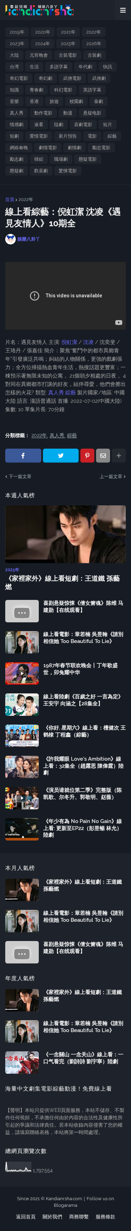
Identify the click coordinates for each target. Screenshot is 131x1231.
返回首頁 (26, 1216)
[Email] (103, 456)
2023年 (17, 43)
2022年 (93, 32)
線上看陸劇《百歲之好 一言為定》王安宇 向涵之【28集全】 (83, 700)
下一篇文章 (20, 476)
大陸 (14, 55)
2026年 (93, 43)
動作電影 (43, 113)
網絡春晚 (19, 147)
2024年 (42, 43)
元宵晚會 (39, 55)
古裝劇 (94, 55)
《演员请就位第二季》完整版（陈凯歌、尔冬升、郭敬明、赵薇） (82, 793)
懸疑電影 (88, 159)
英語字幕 (92, 89)
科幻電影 (63, 89)
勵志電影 (101, 147)
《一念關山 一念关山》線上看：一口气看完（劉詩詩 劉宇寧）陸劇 (83, 1058)
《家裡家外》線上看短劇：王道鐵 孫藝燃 (62, 582)
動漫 (67, 113)
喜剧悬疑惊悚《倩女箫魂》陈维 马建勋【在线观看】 (83, 606)
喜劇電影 (83, 124)
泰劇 (98, 101)
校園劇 (76, 101)
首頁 (9, 199)
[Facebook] (23, 456)
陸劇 (58, 124)
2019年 (17, 32)
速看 (38, 124)
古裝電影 (68, 55)
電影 (92, 136)
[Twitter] (61, 456)
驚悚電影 (68, 170)
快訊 (107, 66)
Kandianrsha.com (64, 1198)
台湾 (14, 66)
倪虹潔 (70, 342)
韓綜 (38, 159)
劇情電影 (48, 147)
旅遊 (54, 101)
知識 (14, 89)
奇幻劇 (45, 78)
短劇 (14, 136)
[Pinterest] (87, 456)
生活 (34, 66)
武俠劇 (99, 78)
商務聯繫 (79, 1216)
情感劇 (16, 124)
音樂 (14, 101)
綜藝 (112, 136)
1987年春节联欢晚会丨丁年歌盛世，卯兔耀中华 (80, 669)
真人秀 (16, 113)
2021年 (68, 32)
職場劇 (61, 159)
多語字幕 (59, 66)
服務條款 (105, 1216)
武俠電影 (72, 78)
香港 (34, 101)
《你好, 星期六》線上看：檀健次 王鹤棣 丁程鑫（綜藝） (84, 731)
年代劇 (85, 66)
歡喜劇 (41, 170)
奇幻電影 (19, 78)
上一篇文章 (111, 476)
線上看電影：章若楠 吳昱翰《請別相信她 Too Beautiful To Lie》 (83, 637)
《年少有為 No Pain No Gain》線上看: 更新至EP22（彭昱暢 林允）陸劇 (82, 828)
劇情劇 (74, 147)
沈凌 (88, 342)
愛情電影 (39, 136)
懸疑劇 (16, 170)
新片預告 (68, 136)
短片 (107, 124)
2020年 (42, 32)
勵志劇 (16, 159)
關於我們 (52, 1216)
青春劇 (36, 89)
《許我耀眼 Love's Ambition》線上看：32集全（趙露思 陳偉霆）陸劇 (83, 766)
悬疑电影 (92, 113)
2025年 (68, 43)
